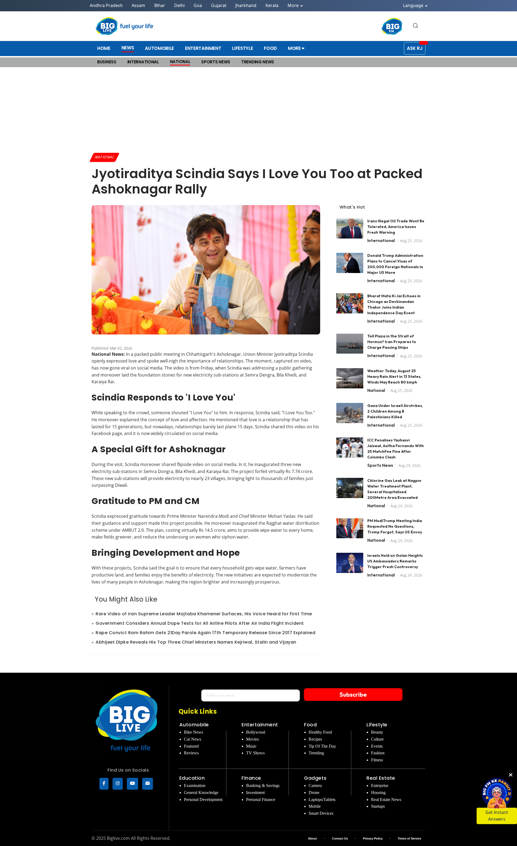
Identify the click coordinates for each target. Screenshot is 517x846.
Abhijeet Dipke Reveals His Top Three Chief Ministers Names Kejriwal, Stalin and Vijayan (196, 642)
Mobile (315, 806)
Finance (251, 778)
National (105, 157)
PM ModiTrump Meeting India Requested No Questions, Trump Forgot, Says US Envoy (394, 527)
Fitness (377, 760)
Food (310, 724)
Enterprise (379, 785)
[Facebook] (104, 784)
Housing (378, 792)
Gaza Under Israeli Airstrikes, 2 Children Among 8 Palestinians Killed (395, 411)
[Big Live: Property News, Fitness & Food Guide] (125, 26)
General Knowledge (201, 792)
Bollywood (255, 732)
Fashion (378, 753)
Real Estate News (386, 799)
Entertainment (260, 724)
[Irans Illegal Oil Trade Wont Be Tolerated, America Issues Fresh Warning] (349, 228)
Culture (377, 739)
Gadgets (315, 778)
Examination (194, 785)
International (381, 240)
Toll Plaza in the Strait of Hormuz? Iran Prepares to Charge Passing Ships (391, 342)
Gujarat (218, 5)
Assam (138, 5)
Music (251, 746)
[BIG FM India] (392, 26)
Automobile (194, 724)
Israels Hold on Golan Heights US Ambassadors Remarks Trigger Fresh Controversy (395, 561)
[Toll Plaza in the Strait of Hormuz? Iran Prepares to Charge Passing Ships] (349, 344)
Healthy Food (320, 732)
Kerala (272, 5)
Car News (192, 739)
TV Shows (255, 753)
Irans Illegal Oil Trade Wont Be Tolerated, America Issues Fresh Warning (395, 227)
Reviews (191, 753)
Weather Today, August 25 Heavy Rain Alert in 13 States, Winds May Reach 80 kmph (394, 376)
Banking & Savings (263, 785)
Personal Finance (260, 799)
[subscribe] (147, 784)
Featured (191, 746)
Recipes (315, 739)
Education (192, 778)
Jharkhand (245, 5)
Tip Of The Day (322, 746)
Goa (198, 5)
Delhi (179, 5)
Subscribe (353, 694)
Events (377, 746)
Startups (378, 806)
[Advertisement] (258, 109)
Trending (316, 753)
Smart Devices (321, 813)
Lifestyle (376, 724)
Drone (314, 792)
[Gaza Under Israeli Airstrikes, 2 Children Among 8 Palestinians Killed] (349, 413)
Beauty (377, 732)
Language (413, 5)
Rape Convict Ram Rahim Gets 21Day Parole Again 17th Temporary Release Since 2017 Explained (205, 633)
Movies (252, 739)
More (294, 5)
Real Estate (380, 778)
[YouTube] (132, 784)
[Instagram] (118, 784)
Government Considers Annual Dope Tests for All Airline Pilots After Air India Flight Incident (200, 623)
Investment (255, 792)
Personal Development (203, 799)
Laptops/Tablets (322, 799)
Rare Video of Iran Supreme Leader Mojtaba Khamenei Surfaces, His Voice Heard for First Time (204, 614)
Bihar (159, 5)
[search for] (415, 26)
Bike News (193, 732)
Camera (315, 785)
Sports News (380, 465)
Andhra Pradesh (106, 5)
